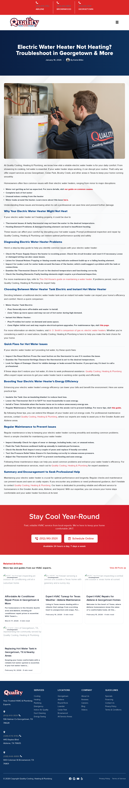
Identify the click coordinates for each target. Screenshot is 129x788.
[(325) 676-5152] (37, 3)
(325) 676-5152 (42, 6)
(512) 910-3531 (84, 6)
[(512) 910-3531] (79, 3)
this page (104, 325)
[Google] (74, 778)
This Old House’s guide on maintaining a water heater (65, 279)
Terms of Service (119, 779)
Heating (37, 699)
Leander (61, 706)
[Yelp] (81, 778)
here (65, 200)
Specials (108, 696)
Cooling (37, 696)
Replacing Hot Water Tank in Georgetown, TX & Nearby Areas (21, 652)
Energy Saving (40, 716)
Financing (109, 699)
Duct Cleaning (40, 713)
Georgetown (63, 696)
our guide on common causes (78, 189)
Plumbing (37, 703)
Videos (84, 710)
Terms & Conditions (113, 710)
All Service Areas (65, 716)
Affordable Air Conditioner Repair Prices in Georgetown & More (22, 600)
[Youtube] (78, 778)
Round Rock (63, 703)
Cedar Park (62, 710)
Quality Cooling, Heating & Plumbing (104, 371)
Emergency (38, 706)
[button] (117, 22)
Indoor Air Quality (41, 710)
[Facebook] (70, 778)
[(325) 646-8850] (58, 3)
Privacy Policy (110, 706)
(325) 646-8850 (64, 6)
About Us (85, 696)
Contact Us (109, 703)
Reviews (84, 699)
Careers (84, 703)
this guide (116, 408)
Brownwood (63, 713)
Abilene (61, 699)
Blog (83, 706)
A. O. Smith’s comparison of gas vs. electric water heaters (77, 330)
